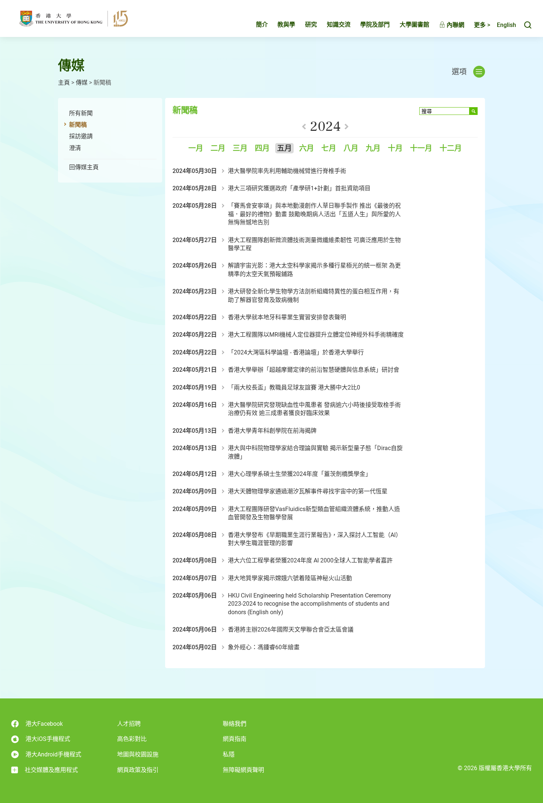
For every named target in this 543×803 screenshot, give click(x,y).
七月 (328, 148)
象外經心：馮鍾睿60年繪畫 (264, 647)
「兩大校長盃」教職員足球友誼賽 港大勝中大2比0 (294, 387)
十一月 (421, 148)
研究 (311, 24)
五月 (284, 148)
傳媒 (82, 82)
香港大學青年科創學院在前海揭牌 (272, 430)
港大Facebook (44, 723)
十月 (395, 148)
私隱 (229, 754)
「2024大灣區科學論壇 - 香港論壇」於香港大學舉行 (296, 352)
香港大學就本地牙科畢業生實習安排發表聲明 (287, 317)
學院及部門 (375, 24)
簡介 (262, 24)
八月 (351, 148)
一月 (195, 148)
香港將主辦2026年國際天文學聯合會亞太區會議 (291, 629)
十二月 (451, 148)
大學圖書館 (414, 24)
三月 (240, 148)
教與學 (286, 24)
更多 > (482, 24)
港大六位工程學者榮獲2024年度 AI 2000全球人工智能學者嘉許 (310, 560)
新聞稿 (78, 124)
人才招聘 (129, 723)
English (506, 24)
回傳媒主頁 (84, 167)
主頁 (64, 82)
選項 (459, 71)
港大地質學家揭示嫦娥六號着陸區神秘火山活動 (290, 578)
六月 (306, 148)
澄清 (75, 148)
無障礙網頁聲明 (243, 769)
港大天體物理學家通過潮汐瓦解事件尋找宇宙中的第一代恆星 (307, 491)
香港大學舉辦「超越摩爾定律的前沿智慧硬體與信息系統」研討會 (313, 369)
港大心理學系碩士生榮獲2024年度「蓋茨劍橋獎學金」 (299, 473)
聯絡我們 (234, 723)
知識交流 (339, 24)
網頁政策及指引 (137, 769)
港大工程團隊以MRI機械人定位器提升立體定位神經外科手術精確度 (316, 334)
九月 (373, 148)
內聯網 (454, 24)
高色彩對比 (132, 738)
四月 (262, 148)
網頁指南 (234, 738)
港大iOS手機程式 (47, 738)
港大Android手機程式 (53, 754)
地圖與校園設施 (137, 754)
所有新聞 (81, 113)
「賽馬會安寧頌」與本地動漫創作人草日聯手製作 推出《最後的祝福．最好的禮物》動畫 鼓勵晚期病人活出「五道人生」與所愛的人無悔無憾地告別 (314, 214)
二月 (218, 148)
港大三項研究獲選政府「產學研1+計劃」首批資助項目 (299, 188)
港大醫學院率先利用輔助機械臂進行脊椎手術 (287, 170)
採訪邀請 (81, 136)
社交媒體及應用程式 (51, 769)
